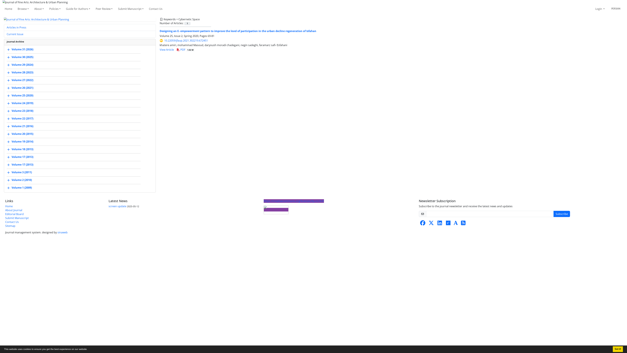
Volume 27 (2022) (22, 80)
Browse (22, 9)
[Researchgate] (448, 224)
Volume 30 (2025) (22, 57)
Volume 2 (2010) (22, 180)
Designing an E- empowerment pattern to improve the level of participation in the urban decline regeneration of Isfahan (238, 31)
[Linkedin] (440, 224)
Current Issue (15, 34)
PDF (186, 49)
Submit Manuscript (130, 9)
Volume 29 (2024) (22, 65)
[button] (88, 349)
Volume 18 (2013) (22, 149)
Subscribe (562, 214)
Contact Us (155, 9)
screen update (117, 206)
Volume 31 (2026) (22, 49)
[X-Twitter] (431, 224)
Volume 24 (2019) (22, 103)
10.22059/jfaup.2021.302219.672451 (186, 40)
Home (8, 9)
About (38, 9)
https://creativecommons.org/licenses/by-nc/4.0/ (294, 201)
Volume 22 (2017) (22, 118)
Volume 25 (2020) (22, 95)
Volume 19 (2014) (22, 141)
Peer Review (103, 9)
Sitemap (10, 226)
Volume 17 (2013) (22, 157)
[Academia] (456, 224)
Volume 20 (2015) (22, 134)
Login (599, 9)
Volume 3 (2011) (22, 172)
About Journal (13, 210)
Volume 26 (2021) (22, 88)
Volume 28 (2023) (22, 72)
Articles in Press (16, 27)
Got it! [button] (618, 349)
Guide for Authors (77, 9)
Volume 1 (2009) (22, 188)
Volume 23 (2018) (22, 111)
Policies (54, 9)
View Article (167, 49)
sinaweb (62, 232)
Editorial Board (14, 214)
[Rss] (463, 224)
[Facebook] (423, 224)
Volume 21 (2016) (22, 126)
